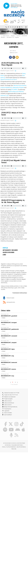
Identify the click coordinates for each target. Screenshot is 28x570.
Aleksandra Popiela (18, 87)
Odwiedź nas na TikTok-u (15, 27)
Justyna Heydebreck (6, 87)
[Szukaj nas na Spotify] (5, 427)
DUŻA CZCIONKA (8, 412)
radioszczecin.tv (7, 404)
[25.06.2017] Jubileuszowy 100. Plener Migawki (12, 64)
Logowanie (6, 410)
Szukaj (22, 27)
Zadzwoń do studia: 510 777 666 (11, 392)
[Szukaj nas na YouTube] (11, 427)
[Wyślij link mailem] (17, 57)
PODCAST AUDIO (10, 298)
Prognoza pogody (8, 398)
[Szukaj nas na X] (11, 422)
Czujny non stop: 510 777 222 (11, 394)
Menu (25, 27)
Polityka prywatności (11, 447)
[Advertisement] (14, 468)
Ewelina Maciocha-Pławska (16, 91)
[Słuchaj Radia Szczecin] (6, 6)
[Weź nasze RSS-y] (16, 433)
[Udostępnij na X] (13, 57)
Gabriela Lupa (5, 95)
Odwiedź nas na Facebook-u (8, 27)
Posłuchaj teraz (7, 408)
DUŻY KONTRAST (8, 414)
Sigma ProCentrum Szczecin (9, 79)
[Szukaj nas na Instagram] (16, 422)
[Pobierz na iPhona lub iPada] (23, 427)
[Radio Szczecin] (14, 14)
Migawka (13, 35)
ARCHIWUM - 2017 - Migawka (13, 37)
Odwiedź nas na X (11, 27)
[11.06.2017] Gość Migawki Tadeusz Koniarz (13, 161)
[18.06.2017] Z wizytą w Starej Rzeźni (12, 113)
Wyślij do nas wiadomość (20, 27)
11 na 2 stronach (14, 384)
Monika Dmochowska (20, 85)
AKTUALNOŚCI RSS (10, 302)
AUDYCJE (18, 35)
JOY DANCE (14, 89)
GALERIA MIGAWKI (8, 252)
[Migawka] (14, 31)
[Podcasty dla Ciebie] (11, 433)
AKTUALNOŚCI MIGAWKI (10, 250)
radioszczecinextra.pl (9, 402)
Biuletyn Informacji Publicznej (10, 406)
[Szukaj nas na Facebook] (5, 422)
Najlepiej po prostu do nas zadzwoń (6, 27)
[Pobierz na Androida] (17, 427)
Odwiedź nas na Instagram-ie (13, 27)
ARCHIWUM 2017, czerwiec (13, 45)
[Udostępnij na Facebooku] (10, 57)
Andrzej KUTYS (14, 52)
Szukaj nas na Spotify (17, 27)
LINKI (4, 255)
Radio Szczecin (6, 35)
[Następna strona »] (17, 382)
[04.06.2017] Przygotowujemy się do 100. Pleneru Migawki (12, 201)
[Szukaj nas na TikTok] (22, 422)
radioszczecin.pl (7, 400)
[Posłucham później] (15, 70)
